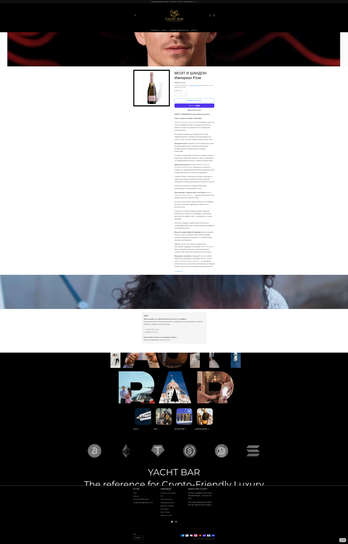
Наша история (165, 512)
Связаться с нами (166, 515)
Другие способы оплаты (194, 110)
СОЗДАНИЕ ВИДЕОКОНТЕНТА (143, 502)
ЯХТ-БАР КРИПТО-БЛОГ (141, 499)
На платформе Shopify (209, 538)
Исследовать (165, 509)
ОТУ (162, 496)
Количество (177, 90)
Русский (137, 537)
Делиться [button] (180, 271)
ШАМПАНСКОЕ (201, 429)
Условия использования (168, 493)
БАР (155, 429)
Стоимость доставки (195, 85)
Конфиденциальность (168, 502)
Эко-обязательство (167, 499)
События (136, 496)
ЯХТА (135, 429)
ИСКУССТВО (179, 429)
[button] (135, 15)
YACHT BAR (200, 538)
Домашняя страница (167, 506)
